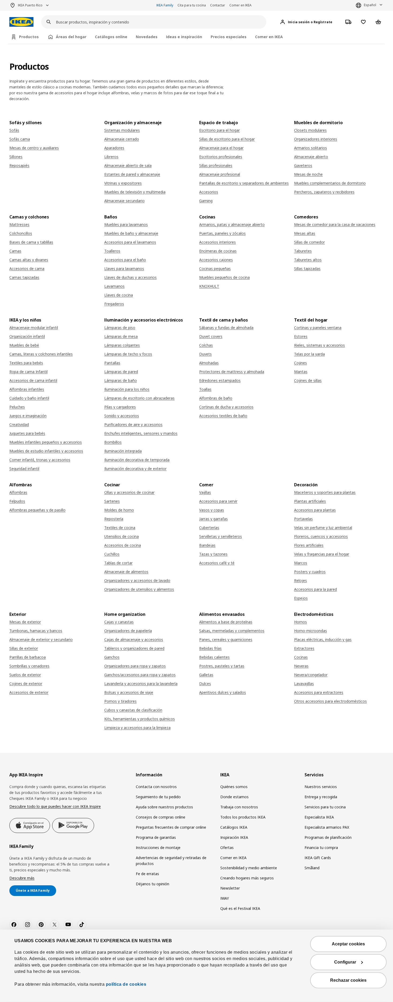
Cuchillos (112, 554)
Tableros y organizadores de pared (134, 648)
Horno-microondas (310, 630)
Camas (15, 250)
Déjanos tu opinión (152, 883)
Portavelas (303, 518)
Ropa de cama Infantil (28, 371)
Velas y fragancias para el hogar (321, 554)
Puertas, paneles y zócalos (222, 233)
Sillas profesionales (215, 165)
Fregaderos (114, 303)
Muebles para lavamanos (126, 224)
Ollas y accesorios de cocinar (129, 492)
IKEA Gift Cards (318, 857)
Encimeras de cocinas (218, 250)
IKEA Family (164, 5)
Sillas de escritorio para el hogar (227, 139)
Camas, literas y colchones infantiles (41, 354)
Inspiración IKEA (234, 837)
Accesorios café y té (216, 562)
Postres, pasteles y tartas (221, 665)
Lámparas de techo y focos (128, 354)
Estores (300, 336)
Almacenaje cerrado (121, 139)
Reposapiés (19, 165)
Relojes (300, 580)
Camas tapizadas (24, 277)
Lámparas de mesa (121, 336)
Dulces (205, 683)
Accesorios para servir (218, 501)
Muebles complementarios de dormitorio (330, 183)
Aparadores (114, 147)
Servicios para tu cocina (325, 806)
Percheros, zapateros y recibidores (324, 191)
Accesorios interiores (217, 242)
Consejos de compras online (160, 817)
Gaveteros (303, 165)
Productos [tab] (29, 36)
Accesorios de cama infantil (33, 380)
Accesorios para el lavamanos (130, 242)
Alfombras (18, 492)
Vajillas (205, 492)
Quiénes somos (234, 786)
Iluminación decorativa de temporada (136, 459)
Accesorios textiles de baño (223, 415)
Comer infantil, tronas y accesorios (39, 459)
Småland (312, 867)
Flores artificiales (308, 545)
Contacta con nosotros (156, 786)
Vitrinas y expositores (123, 183)
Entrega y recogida (321, 796)
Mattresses (19, 224)
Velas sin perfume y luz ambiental (323, 527)
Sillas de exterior (23, 648)
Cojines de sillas (308, 380)
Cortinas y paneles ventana (317, 327)
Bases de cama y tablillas (31, 242)
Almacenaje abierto (311, 156)
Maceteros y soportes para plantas (325, 492)
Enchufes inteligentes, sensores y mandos (141, 433)
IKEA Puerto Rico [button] (30, 5)
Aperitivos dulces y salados (222, 692)
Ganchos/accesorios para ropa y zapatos (140, 674)
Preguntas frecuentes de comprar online (171, 827)
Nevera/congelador (311, 674)
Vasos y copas (211, 509)
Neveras (301, 665)
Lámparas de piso (119, 327)
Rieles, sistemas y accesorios (319, 345)
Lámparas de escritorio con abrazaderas (139, 398)
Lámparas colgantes (122, 345)
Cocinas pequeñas (215, 268)
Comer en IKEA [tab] (269, 36)
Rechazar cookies (348, 980)
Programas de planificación (328, 837)
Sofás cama (19, 139)
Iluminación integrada (123, 450)
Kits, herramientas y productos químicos (139, 718)
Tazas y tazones (213, 554)
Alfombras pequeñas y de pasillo (37, 509)
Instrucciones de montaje (158, 847)
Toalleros (112, 250)
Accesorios (208, 191)
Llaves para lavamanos (124, 268)
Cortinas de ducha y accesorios (226, 406)
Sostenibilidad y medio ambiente (248, 867)
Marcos (300, 562)
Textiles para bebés (26, 362)
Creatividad (19, 424)
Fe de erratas (147, 873)
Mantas (300, 371)
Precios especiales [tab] (228, 36)
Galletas (206, 674)
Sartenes (112, 501)
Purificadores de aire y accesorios (133, 424)
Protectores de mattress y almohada (231, 371)
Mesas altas (304, 233)
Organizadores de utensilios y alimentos (139, 589)
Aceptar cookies (348, 944)
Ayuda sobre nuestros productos (164, 806)
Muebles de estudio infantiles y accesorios (46, 450)
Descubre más (21, 877)
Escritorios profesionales (220, 156)
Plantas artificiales (310, 501)
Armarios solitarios (310, 147)
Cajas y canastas (119, 621)
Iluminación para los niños (126, 389)
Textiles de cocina (119, 527)
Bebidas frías (210, 648)
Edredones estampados (220, 380)
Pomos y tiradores (120, 701)
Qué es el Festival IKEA (240, 908)
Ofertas (227, 847)
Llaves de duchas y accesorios (130, 277)
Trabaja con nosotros (239, 806)
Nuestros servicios (321, 786)
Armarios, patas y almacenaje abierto (232, 224)
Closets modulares (310, 130)
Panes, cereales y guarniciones (225, 639)
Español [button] (370, 5)
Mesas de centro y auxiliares (34, 147)
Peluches (17, 406)
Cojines (300, 362)
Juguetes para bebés (27, 433)
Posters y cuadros (310, 571)
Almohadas (209, 362)
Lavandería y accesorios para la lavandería (141, 683)
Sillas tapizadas (307, 268)
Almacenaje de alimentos (126, 571)
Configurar (345, 962)
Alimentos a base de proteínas (225, 621)
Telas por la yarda (309, 354)
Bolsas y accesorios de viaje (128, 692)
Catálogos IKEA (233, 827)
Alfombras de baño (215, 398)
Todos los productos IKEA (242, 817)
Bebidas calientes (214, 657)
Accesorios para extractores (318, 692)
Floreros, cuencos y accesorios (321, 536)
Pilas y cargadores (120, 406)
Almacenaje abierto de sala (128, 165)
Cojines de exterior (25, 683)
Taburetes (303, 250)
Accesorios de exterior (28, 692)
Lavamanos (114, 286)
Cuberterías (209, 527)
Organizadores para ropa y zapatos (135, 665)
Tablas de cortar (118, 562)
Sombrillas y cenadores (29, 665)
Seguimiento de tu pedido (158, 796)
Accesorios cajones (216, 259)
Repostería (113, 518)
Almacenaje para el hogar (221, 147)
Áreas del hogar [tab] (71, 36)
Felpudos (17, 501)
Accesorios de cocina (122, 545)
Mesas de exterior (25, 621)
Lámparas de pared (121, 371)
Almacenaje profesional (219, 174)
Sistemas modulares (122, 130)
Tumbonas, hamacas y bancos (35, 630)
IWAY (224, 898)
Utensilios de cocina (121, 536)
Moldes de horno (119, 509)
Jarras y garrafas (213, 518)
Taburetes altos (308, 259)
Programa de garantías (156, 837)
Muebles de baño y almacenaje (131, 233)
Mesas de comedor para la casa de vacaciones (334, 224)
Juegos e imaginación (28, 415)
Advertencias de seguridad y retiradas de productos (171, 860)
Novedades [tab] (146, 36)
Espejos (301, 598)
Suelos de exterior (25, 674)
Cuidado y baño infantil (29, 398)
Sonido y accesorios (121, 415)
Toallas (205, 389)
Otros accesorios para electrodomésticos (330, 701)
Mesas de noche (308, 174)
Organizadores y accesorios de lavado (137, 580)
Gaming (206, 200)
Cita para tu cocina (192, 5)
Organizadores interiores (315, 139)
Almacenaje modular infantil (33, 327)
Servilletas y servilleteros (220, 536)
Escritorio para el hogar (219, 130)
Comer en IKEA (240, 5)
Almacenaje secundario (124, 200)
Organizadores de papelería (128, 630)
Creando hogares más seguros (247, 877)
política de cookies (125, 984)
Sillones (15, 156)
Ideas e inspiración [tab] (184, 36)
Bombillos (113, 442)
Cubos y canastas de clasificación (133, 710)
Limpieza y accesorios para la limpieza (137, 727)
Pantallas (112, 362)
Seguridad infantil (24, 468)
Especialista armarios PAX (327, 827)
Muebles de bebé (24, 345)
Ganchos (112, 657)
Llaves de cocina (118, 295)
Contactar (217, 5)
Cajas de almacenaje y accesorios (133, 639)
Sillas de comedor (309, 242)
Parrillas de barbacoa (27, 657)
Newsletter (230, 888)
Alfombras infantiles (26, 389)
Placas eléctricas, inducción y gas (323, 639)
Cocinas (301, 657)
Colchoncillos (20, 233)
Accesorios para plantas (315, 509)
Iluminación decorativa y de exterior (135, 468)
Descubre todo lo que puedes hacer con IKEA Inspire (55, 806)
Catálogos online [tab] (111, 36)
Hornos (300, 621)
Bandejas (207, 545)
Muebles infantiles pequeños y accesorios (45, 442)
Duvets (205, 354)
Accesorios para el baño (125, 259)
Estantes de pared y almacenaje (132, 174)
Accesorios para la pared (315, 589)
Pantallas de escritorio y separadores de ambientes (244, 183)
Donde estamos (234, 796)
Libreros (111, 156)
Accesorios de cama (26, 268)
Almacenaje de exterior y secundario (41, 639)
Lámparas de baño (120, 380)
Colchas (206, 345)
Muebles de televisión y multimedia (134, 191)
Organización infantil (27, 336)
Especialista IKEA (319, 817)
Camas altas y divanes (28, 259)
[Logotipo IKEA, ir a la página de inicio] (21, 22)
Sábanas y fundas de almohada (226, 327)
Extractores (304, 648)
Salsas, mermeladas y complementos (231, 630)
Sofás (14, 130)
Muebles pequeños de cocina (224, 277)
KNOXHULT (209, 286)
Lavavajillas (304, 683)
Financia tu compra (321, 847)
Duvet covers (210, 336)
